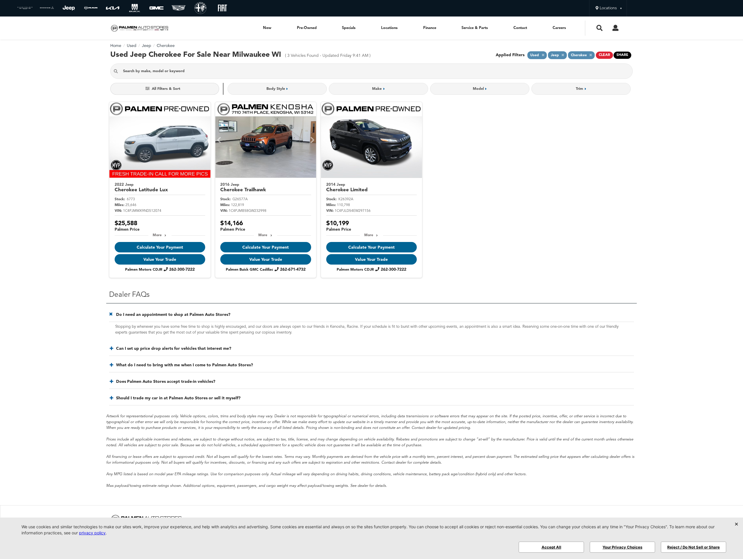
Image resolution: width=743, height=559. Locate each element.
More (157, 235)
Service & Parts (474, 28)
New (267, 28)
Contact (520, 28)
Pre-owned (307, 28)
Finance (429, 28)
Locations (389, 28)
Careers (559, 28)
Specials (349, 28)
